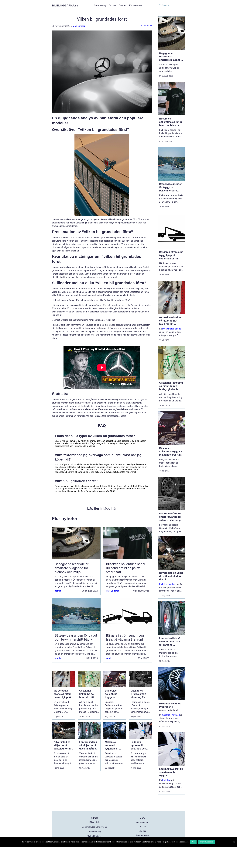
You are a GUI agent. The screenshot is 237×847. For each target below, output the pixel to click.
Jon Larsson (79, 26)
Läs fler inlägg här (102, 508)
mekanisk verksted (171, 715)
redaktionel (146, 25)
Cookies (122, 5)
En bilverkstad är (167, 584)
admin (58, 590)
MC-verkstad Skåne (171, 328)
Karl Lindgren (112, 590)
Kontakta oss (135, 5)
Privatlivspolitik (206, 842)
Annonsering (100, 5)
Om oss (112, 5)
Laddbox (166, 780)
